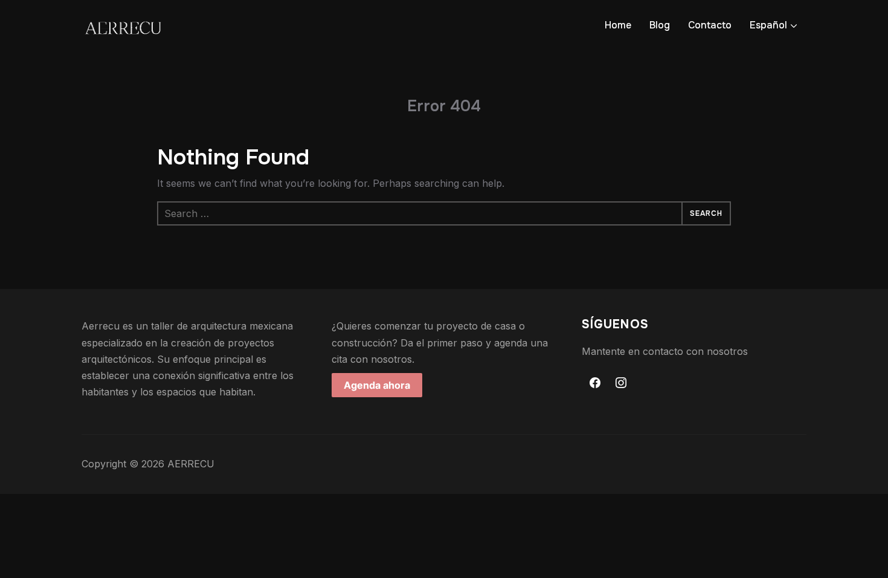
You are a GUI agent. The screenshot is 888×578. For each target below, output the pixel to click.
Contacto (710, 25)
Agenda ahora (377, 385)
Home (618, 25)
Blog (659, 25)
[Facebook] (595, 383)
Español (768, 25)
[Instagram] (621, 383)
